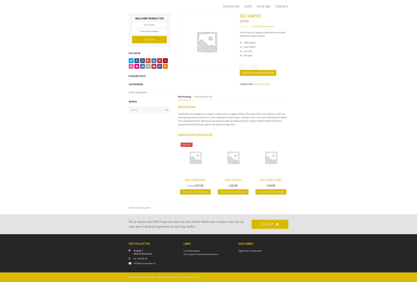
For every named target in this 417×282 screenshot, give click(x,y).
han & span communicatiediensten (201, 254)
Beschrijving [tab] (184, 96)
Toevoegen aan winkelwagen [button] (195, 191)
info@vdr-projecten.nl (144, 263)
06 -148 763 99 (140, 258)
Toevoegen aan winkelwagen (258, 72)
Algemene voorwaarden (250, 250)
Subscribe (149, 39)
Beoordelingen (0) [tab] (203, 96)
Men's (268, 83)
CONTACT (267, 224)
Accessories (259, 83)
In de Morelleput (192, 250)
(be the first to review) (263, 26)
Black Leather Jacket (140, 207)
